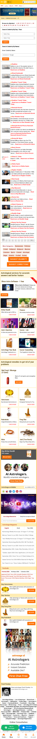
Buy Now (7, 457)
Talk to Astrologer (11, 727)
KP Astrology (12, 705)
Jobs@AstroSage (10, 718)
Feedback (31, 713)
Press (20, 705)
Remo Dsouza (16, 147)
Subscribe (30, 520)
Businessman (19, 246)
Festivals (5, 568)
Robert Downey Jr (17, 204)
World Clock (30, 699)
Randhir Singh (16, 213)
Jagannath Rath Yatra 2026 (9, 574)
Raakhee (14, 64)
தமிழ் (6, 6)
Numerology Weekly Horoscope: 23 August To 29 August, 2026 (19, 531)
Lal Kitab (29, 710)
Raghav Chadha (17, 170)
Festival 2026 (5, 571)
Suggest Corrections (18, 264)
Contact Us (16, 715)
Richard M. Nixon (17, 138)
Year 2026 (30, 528)
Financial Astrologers (26, 731)
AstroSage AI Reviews (19, 710)
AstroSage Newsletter (9, 516)
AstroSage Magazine (9, 525)
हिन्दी (2, 6)
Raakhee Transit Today (19, 82)
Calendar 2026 (25, 571)
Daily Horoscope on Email (27, 516)
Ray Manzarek (16, 188)
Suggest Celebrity (18, 259)
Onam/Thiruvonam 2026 (8, 578)
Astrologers (4, 701)
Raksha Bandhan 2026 (21, 578)
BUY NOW (4, 294)
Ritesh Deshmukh (17, 73)
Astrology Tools (22, 713)
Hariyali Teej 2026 (14, 576)
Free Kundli (23, 703)
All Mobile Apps (30, 487)
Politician (27, 246)
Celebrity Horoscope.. (11, 18)
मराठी (16, 6)
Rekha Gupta (16, 164)
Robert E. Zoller (17, 156)
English (7, 528)
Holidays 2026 (15, 571)
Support (30, 717)
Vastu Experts (15, 731)
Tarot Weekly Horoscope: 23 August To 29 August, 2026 (18, 538)
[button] (3, 12)
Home (2, 18)
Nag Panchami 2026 (25, 576)
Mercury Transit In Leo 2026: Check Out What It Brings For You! (19, 535)
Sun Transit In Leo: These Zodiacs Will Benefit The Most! (18, 563)
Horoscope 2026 (6, 711)
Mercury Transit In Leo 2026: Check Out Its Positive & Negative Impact (19, 545)
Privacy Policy (8, 717)
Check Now (12, 314)
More (20, 6)
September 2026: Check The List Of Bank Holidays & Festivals (19, 556)
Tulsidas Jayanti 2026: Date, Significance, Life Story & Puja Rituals (19, 552)
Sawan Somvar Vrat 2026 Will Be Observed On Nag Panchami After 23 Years (19, 559)
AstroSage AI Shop (7, 699)
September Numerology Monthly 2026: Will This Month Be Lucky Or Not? (19, 542)
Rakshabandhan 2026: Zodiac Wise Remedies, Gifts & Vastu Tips (19, 549)
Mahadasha (13, 701)
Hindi (18, 528)
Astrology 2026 (10, 713)
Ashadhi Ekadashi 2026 (23, 574)
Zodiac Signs (23, 701)
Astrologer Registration (25, 718)
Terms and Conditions (20, 717)
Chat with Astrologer (29, 2)
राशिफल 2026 (16, 711)
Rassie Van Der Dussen (19, 222)
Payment (31, 715)
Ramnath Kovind (17, 107)
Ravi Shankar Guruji (18, 116)
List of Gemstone (20, 699)
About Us (24, 715)
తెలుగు (11, 6)
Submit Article (7, 715)
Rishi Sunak (15, 179)
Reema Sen (15, 197)
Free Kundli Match (13, 703)
